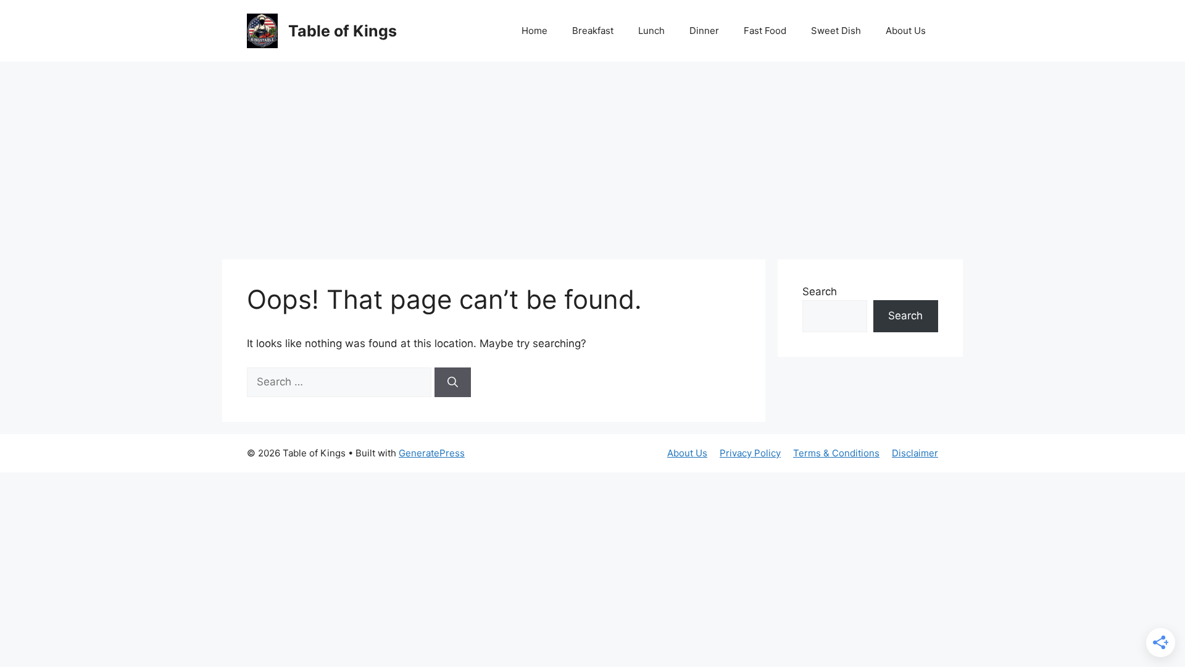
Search (819, 291)
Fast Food (765, 30)
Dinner (704, 30)
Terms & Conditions (836, 453)
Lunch (651, 30)
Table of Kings (342, 31)
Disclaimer (915, 453)
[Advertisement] (592, 154)
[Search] (452, 382)
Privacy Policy (750, 453)
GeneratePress (432, 453)
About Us (906, 30)
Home (534, 30)
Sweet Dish (836, 30)
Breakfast (592, 30)
